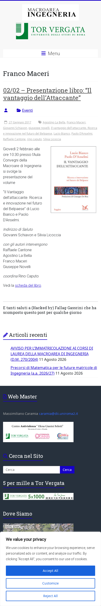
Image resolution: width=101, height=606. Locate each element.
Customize (50, 583)
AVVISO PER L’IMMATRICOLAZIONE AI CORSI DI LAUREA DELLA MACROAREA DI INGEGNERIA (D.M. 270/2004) (52, 354)
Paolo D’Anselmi (81, 134)
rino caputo (34, 139)
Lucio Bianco (62, 134)
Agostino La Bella (54, 122)
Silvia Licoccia (52, 139)
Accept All (50, 570)
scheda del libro (28, 285)
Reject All (50, 596)
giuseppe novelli (39, 128)
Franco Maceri (76, 122)
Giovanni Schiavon (15, 128)
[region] (50, 569)
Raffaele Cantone (14, 139)
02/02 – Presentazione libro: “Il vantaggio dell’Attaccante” (47, 94)
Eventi (27, 110)
